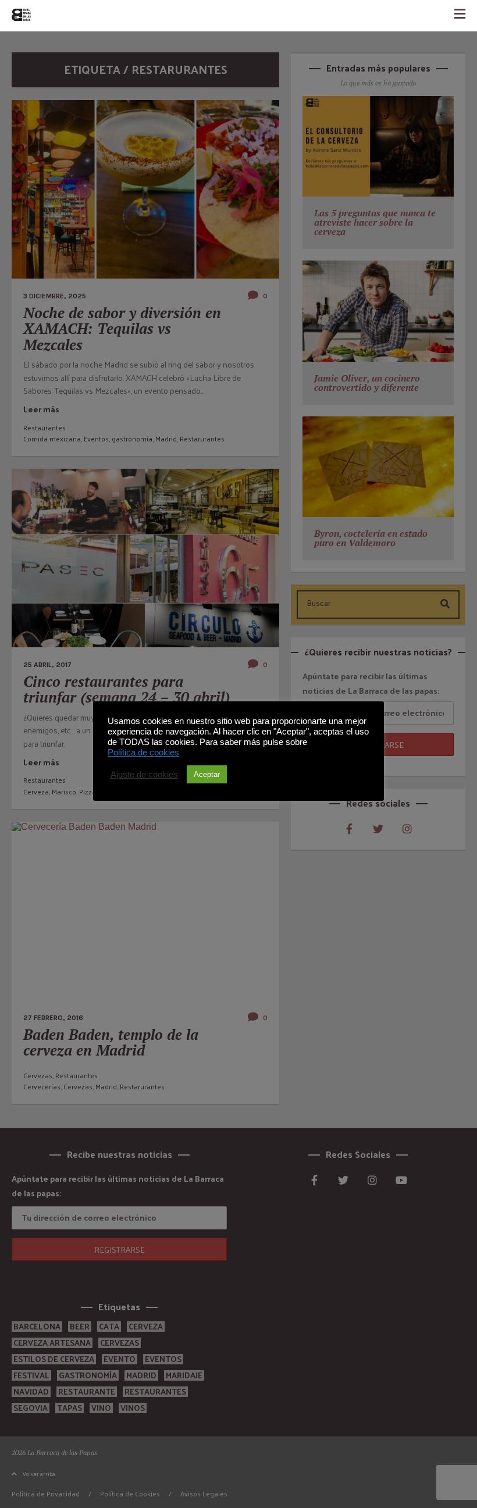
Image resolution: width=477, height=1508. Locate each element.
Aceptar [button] (207, 774)
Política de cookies (143, 752)
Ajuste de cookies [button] (144, 774)
